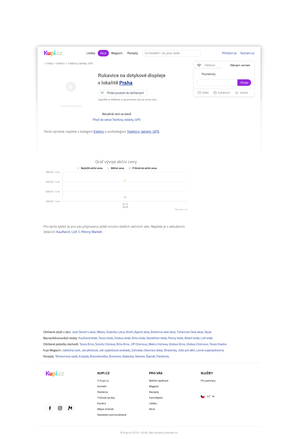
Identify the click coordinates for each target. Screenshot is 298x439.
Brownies (115, 356)
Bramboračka (99, 356)
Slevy (50, 63)
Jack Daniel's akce (84, 332)
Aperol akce (142, 332)
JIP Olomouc (139, 344)
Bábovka (128, 356)
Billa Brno (122, 344)
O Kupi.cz (103, 380)
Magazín (116, 53)
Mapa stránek (105, 409)
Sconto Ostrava (105, 344)
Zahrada (136, 350)
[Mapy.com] (70, 409)
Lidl (74, 232)
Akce (103, 53)
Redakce (102, 392)
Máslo (101, 332)
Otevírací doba (153, 350)
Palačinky (163, 356)
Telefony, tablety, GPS (80, 63)
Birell (129, 332)
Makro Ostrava (158, 344)
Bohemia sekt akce (163, 332)
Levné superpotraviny (210, 350)
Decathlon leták (156, 338)
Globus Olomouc (197, 344)
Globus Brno (177, 344)
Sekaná (140, 356)
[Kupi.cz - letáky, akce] (53, 53)
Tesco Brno (86, 344)
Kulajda (84, 356)
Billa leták (138, 338)
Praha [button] (126, 82)
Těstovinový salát (66, 356)
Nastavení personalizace (111, 414)
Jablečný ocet (71, 350)
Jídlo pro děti (186, 350)
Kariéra (101, 403)
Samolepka (156, 397)
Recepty (132, 53)
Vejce (207, 332)
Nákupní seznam (240, 65)
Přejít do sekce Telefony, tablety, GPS (116, 119)
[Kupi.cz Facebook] (50, 409)
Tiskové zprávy (106, 397)
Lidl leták (207, 338)
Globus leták (122, 338)
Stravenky (170, 350)
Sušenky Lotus (115, 332)
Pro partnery (208, 380)
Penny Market (91, 232)
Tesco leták (106, 338)
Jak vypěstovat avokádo (114, 350)
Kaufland (63, 232)
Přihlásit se (229, 53)
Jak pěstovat (89, 350)
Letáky (91, 53)
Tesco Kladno (218, 344)
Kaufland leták (87, 338)
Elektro (60, 63)
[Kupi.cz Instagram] (60, 409)
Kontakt (101, 386)
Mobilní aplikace (158, 380)
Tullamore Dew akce (190, 332)
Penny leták (175, 338)
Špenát (150, 356)
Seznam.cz (247, 53)
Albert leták (191, 338)
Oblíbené (210, 65)
